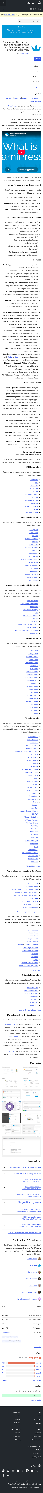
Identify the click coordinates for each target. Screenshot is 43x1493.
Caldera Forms (32, 686)
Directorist (34, 997)
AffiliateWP (34, 743)
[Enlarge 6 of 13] (18, 1092)
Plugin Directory (35, 9)
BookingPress (33, 859)
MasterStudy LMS (31, 500)
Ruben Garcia (24, 53)
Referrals (35, 954)
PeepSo (35, 542)
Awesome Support (31, 772)
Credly (17, 357)
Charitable (34, 835)
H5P (36, 483)
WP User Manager (31, 548)
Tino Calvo (33, 1286)
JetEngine (34, 802)
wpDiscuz (34, 568)
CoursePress (33, 503)
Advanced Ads (32, 760)
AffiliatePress (33, 856)
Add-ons (17, 98)
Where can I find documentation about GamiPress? (29, 1195)
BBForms (34, 651)
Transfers (34, 957)
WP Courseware (32, 512)
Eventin (35, 778)
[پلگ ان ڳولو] (20, 21)
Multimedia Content (31, 904)
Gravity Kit (34, 838)
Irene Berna (32, 1272)
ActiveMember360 (31, 991)
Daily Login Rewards (30, 948)
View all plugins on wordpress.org (29, 912)
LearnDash (34, 480)
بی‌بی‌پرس (36, 1453)
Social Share (33, 936)
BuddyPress (33, 533)
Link (36, 883)
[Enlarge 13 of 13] (38, 1139)
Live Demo (9, 98)
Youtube (28, 746)
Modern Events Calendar (29, 811)
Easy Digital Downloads (29, 604)
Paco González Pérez (29, 1292)
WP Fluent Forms (31, 678)
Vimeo (35, 746)
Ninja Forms (33, 660)
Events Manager (32, 781)
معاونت (36, 87)
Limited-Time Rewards (30, 963)
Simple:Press (33, 545)
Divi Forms (34, 669)
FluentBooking (32, 787)
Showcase (16, 1412)
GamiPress (12, 106)
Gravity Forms (33, 654)
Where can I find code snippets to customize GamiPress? (29, 1203)
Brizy (36, 713)
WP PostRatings (32, 823)
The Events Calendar (30, 749)
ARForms (34, 704)
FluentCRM (34, 793)
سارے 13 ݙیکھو (6, 1332)
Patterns (17, 1423)
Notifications (33, 933)
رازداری (38, 1423)
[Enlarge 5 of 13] (38, 1092)
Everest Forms (32, 675)
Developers (37, 1436)
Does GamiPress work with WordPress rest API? (31, 1188)
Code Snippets (35, 101)
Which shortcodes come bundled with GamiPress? (31, 1218)
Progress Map (33, 939)
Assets (24, 98)
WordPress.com (34, 1446)
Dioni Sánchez (31, 1279)
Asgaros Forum (32, 577)
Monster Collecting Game (28, 966)
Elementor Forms (32, 672)
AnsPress (34, 766)
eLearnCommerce (31, 506)
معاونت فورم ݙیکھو (35, 1400)
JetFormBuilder (32, 681)
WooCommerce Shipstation (28, 624)
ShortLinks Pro (32, 740)
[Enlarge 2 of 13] (18, 1069)
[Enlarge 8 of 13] (18, 1104)
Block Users (33, 898)
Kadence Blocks (32, 701)
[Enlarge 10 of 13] (18, 1115)
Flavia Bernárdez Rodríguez (26, 1299)
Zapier (36, 960)
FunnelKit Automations (30, 769)
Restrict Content (32, 942)
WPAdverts (34, 832)
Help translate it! (8, 14)
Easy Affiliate (33, 775)
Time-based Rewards (30, 951)
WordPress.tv (35, 1440)
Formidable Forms (31, 663)
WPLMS (35, 497)
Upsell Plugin (33, 622)
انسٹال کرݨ (35, 76)
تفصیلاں (36, 66)
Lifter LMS (34, 489)
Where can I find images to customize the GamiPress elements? (27, 1210)
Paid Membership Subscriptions (26, 630)
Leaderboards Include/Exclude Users (24, 889)
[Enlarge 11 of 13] (38, 1127)
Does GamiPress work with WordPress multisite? (31, 1180)
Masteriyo (34, 999)
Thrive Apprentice (31, 494)
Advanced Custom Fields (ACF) (26, 751)
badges (5, 1337)
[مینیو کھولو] (3, 3)
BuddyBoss (34, 530)
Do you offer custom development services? (24, 1233)
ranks (4, 1341)
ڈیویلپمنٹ (36, 81)
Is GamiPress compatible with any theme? (25, 1167)
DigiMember (33, 553)
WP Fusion (34, 1005)
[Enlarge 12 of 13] (18, 1127)
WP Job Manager (31, 820)
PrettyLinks (34, 844)
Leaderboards (33, 930)
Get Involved (15, 1429)
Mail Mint (34, 862)
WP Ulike (34, 826)
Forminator (34, 666)
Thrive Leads (33, 698)
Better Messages (31, 841)
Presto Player (33, 757)
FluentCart (34, 633)
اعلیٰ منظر (37, 1347)
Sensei (35, 509)
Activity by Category (30, 907)
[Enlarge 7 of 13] (38, 1104)
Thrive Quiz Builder (31, 817)
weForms (34, 710)
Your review (36, 1380)
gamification (16, 1341)
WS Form (34, 683)
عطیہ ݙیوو (16, 1436)
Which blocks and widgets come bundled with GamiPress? (29, 1225)
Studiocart (34, 607)
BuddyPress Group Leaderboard (26, 895)
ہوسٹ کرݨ (37, 1419)
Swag (17, 1440)
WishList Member (31, 565)
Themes (17, 1416)
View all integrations (33, 866)
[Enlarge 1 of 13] (38, 1069)
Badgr (10, 357)
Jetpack (35, 805)
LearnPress (34, 486)
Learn (39, 1429)
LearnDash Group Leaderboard (26, 892)
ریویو (37, 71)
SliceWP (35, 814)
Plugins (17, 1419)
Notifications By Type (30, 901)
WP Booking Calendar (30, 853)
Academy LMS (32, 988)
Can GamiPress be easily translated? (27, 1174)
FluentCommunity (31, 574)
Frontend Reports (31, 945)
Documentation (34, 98)
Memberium (34, 1002)
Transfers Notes (32, 886)
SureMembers (33, 580)
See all (4, 1380)
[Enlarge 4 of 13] (18, 1081)
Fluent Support (32, 790)
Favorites (34, 784)
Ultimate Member (31, 539)
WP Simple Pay (32, 627)
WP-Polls (34, 829)
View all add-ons (35, 970)
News (39, 1416)
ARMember (34, 571)
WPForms (34, 692)
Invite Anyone (33, 799)
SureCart (35, 619)
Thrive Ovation (32, 695)
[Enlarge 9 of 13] (38, 1115)
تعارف (39, 1412)
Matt (38, 1450)
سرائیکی (33, 1466)
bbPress (35, 536)
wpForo (35, 551)
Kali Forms (34, 707)
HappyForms (33, 689)
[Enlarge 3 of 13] (38, 1081)
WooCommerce (32, 601)
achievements (13, 1337)
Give (36, 613)
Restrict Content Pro (30, 616)
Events (17, 1433)
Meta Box (34, 754)
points (9, 1341)
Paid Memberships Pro (29, 559)
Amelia (35, 763)
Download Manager (30, 610)
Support (38, 1433)
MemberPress (33, 556)
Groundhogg (33, 796)
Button (30, 883)
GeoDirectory (33, 850)
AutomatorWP (33, 737)
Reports (20, 945)
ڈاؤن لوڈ (37, 58)
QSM (36, 847)
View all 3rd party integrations (30, 1010)
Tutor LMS (34, 492)
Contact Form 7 (32, 657)
